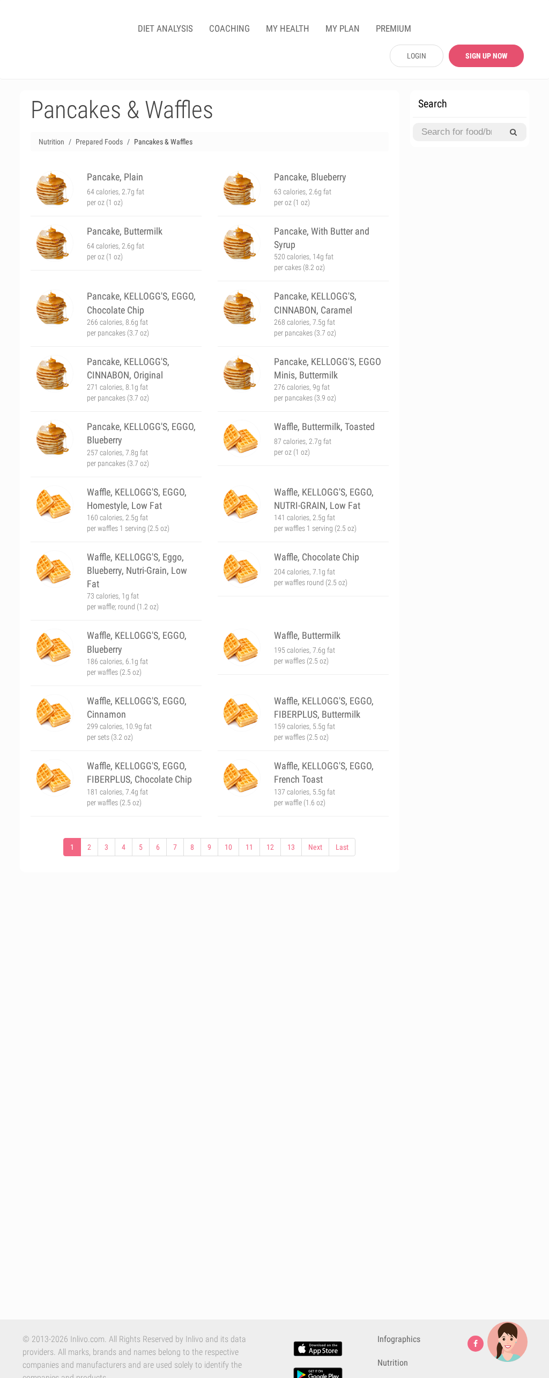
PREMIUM (393, 28)
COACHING (229, 28)
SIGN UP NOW (486, 56)
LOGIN (416, 56)
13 (291, 847)
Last (342, 847)
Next (315, 847)
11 (249, 847)
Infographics (398, 1339)
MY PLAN (342, 28)
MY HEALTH (287, 28)
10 (228, 847)
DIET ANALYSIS (165, 28)
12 (270, 847)
